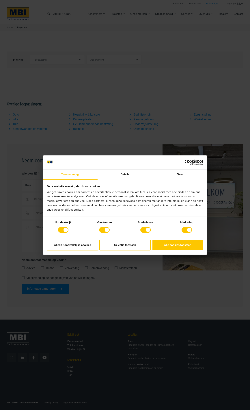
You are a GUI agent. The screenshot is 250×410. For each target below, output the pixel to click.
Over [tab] (180, 174)
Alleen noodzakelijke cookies (72, 245)
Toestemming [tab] (70, 174)
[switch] (104, 230)
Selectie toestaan (125, 245)
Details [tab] (125, 174)
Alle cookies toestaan (177, 245)
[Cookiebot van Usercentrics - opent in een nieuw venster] (187, 162)
